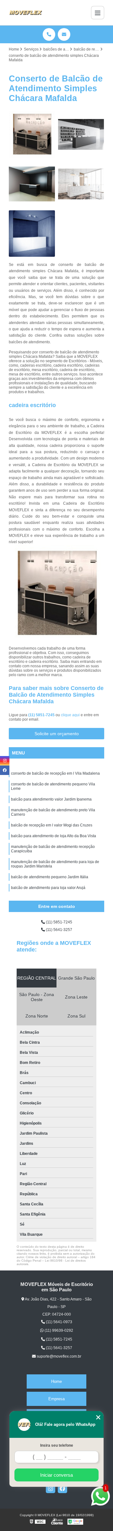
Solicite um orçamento (57, 733)
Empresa (56, 1398)
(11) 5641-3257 (58, 930)
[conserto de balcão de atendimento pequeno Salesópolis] (81, 134)
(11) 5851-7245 (42, 715)
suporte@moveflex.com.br (58, 1356)
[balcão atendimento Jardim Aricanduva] (32, 134)
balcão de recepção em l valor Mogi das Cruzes (51, 825)
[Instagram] (50, 1488)
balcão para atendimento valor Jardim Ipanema (51, 799)
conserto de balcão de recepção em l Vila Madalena (55, 773)
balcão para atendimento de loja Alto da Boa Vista (53, 836)
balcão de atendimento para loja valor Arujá (48, 888)
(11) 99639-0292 (58, 1330)
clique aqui (70, 715)
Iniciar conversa (56, 1475)
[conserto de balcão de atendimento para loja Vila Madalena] (81, 184)
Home (56, 1381)
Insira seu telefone (56, 1445)
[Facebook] (62, 1488)
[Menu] (97, 13)
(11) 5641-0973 (58, 1322)
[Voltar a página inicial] (25, 12)
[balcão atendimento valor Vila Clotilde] (32, 233)
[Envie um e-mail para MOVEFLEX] (64, 34)
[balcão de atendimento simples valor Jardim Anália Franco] (32, 184)
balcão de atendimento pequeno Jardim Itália (49, 877)
